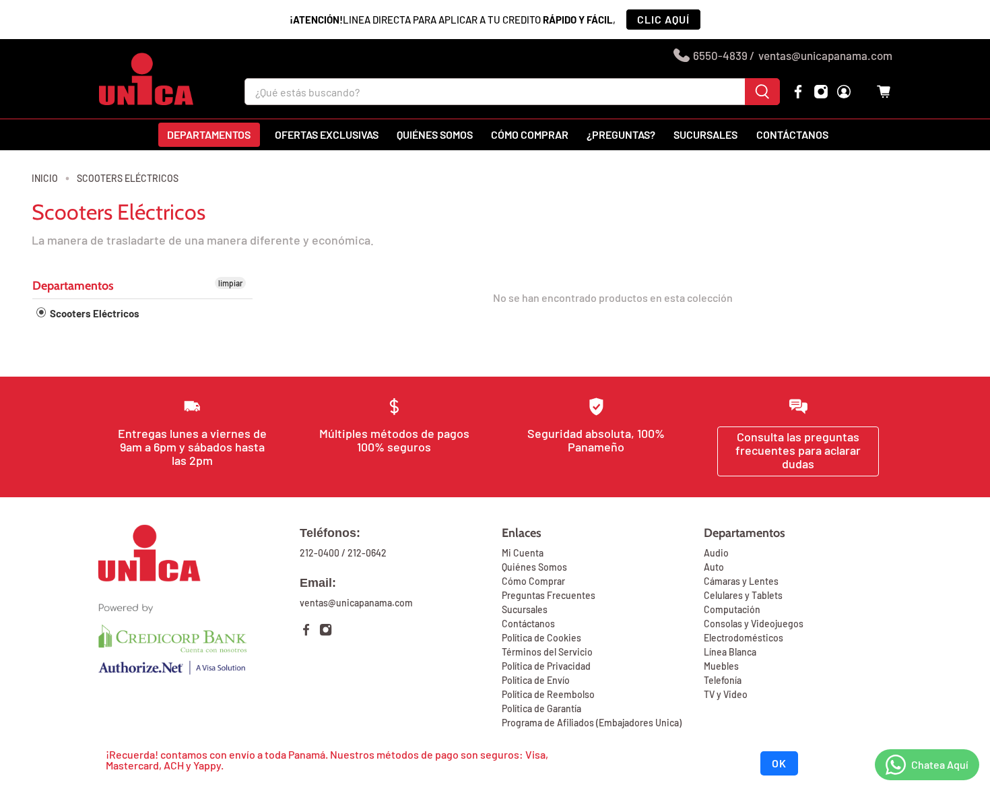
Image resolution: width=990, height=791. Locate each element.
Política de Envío (536, 680)
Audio (716, 553)
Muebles (721, 666)
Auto (714, 567)
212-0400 (319, 553)
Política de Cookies (541, 637)
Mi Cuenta (522, 553)
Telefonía (722, 680)
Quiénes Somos (534, 567)
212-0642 (367, 553)
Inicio (45, 178)
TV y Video (726, 694)
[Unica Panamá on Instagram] (821, 91)
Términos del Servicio (547, 652)
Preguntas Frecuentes (548, 595)
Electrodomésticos (743, 637)
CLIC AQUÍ (663, 19)
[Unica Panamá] (146, 79)
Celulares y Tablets (743, 595)
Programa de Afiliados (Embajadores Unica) (592, 722)
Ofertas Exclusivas (326, 134)
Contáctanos (792, 134)
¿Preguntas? (621, 134)
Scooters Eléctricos (127, 178)
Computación (732, 609)
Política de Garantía (541, 708)
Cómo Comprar (533, 581)
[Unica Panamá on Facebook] (798, 91)
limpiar (230, 283)
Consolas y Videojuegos (753, 623)
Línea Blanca (730, 652)
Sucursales (705, 134)
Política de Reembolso (548, 694)
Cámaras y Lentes (741, 581)
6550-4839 (720, 55)
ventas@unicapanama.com (825, 55)
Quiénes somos (435, 134)
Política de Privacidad (546, 666)
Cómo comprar (529, 134)
